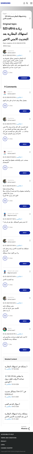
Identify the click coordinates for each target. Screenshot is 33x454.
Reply (24, 111)
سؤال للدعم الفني (12, 404)
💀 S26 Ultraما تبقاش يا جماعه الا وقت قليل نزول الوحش (14, 379)
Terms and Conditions (8, 438)
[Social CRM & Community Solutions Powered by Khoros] (25, 428)
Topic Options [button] (27, 18)
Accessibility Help (7, 434)
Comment (24, 78)
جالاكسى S (19, 55)
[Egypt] (5, 3)
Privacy (3, 441)
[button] (27, 51)
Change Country (6, 448)
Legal (3, 444)
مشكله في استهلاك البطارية (15, 366)
